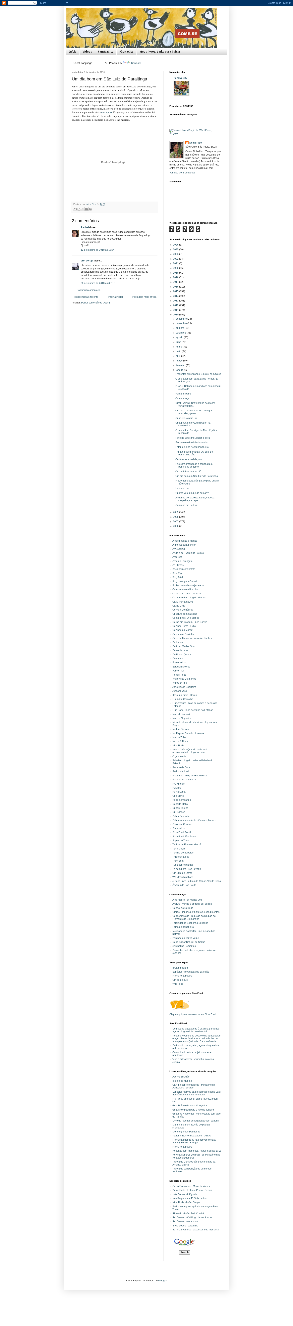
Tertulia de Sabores (183, 852)
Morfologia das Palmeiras (186, 1131)
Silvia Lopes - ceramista (185, 1225)
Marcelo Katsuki (181, 714)
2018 (176, 277)
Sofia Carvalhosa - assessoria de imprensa (195, 1229)
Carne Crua (178, 605)
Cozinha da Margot (182, 630)
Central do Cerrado (182, 908)
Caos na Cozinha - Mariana (187, 593)
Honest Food (179, 674)
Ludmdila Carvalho (182, 699)
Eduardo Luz (179, 662)
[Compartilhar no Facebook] (86, 209)
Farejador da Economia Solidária (190, 923)
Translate (136, 63)
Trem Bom (178, 860)
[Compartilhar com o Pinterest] (90, 209)
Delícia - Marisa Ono (183, 646)
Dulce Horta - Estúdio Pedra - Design (192, 1190)
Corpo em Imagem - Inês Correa (189, 622)
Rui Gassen (178, 812)
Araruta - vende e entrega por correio (192, 903)
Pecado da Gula (181, 767)
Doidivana (178, 658)
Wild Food (177, 984)
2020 (176, 268)
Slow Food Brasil (181, 832)
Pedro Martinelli (181, 771)
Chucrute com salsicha (184, 614)
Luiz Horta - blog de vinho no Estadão (192, 710)
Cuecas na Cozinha (183, 634)
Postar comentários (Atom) (95, 302)
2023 (176, 254)
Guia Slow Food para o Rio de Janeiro (193, 1109)
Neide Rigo (195, 142)
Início (73, 51)
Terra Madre (179, 848)
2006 (176, 526)
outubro (180, 328)
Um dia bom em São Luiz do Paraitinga (196, 476)
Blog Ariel (177, 577)
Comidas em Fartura (186, 505)
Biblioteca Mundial (182, 1080)
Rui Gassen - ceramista (185, 1221)
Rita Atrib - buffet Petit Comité (188, 1213)
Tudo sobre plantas (182, 864)
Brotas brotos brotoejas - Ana (188, 585)
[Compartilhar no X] (83, 209)
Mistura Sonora (180, 729)
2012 (176, 305)
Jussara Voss (179, 691)
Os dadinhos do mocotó (188, 471)
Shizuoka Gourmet (182, 824)
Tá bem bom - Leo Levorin (186, 869)
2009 (176, 512)
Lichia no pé (182, 488)
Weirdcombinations (182, 877)
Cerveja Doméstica (182, 609)
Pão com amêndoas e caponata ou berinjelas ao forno (194, 465)
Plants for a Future (182, 975)
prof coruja (87, 260)
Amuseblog (178, 549)
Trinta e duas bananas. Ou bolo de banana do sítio (194, 453)
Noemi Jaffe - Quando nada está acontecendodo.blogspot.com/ (189, 751)
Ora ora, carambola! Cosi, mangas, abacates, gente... (194, 412)
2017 (176, 282)
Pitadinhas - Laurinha (184, 779)
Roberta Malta (180, 804)
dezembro (181, 318)
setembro (181, 332)
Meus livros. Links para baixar (160, 51)
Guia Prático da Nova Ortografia (189, 1105)
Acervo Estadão (181, 1076)
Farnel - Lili (178, 670)
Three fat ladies (180, 856)
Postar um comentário (88, 290)
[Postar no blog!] (79, 209)
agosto (180, 337)
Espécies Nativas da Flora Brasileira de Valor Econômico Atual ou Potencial (196, 1093)
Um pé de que (180, 980)
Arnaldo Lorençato (182, 561)
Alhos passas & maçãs (184, 540)
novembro (181, 323)
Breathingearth (180, 967)
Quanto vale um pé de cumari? (192, 493)
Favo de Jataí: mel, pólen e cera (192, 437)
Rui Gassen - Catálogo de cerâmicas (192, 1217)
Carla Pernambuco (182, 601)
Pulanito (176, 787)
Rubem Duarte (180, 808)
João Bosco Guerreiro (184, 687)
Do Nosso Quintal (182, 654)
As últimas (178, 565)
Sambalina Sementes (184, 946)
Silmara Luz (178, 828)
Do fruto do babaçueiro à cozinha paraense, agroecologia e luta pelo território (196, 1030)
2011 (176, 310)
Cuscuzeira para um (186, 418)
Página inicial (115, 297)
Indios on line (179, 682)
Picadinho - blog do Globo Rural (189, 775)
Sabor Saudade (181, 816)
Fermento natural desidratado (191, 442)
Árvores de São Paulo (184, 885)
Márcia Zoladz (180, 737)
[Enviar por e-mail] (75, 209)
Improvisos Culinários (184, 678)
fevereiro (181, 365)
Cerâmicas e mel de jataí (188, 459)
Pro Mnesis (178, 783)
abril (178, 356)
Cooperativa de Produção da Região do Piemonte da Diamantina (194, 917)
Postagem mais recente (85, 297)
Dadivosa (177, 642)
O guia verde (179, 756)
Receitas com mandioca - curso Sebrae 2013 (196, 1150)
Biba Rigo (177, 573)
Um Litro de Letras (182, 873)
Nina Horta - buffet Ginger (186, 1202)
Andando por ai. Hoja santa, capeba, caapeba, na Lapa (195, 499)
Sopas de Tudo (180, 840)
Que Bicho (178, 796)
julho (179, 342)
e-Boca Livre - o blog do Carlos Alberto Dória (196, 881)
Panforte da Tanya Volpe (185, 938)
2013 (176, 300)
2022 (176, 258)
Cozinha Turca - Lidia (184, 626)
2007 (176, 521)
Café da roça (182, 398)
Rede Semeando (181, 800)
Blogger (162, 1280)
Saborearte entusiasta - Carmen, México (194, 820)
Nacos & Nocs (180, 741)
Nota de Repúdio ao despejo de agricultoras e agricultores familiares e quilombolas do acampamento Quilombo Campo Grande (196, 1038)
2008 (176, 517)
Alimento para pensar (184, 544)
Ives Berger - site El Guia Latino (189, 1198)
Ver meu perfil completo (182, 172)
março (179, 360)
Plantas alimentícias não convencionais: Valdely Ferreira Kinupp (194, 1141)
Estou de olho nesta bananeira (192, 447)
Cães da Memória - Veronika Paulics (192, 638)
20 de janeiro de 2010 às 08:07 (98, 283)
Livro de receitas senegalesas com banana (195, 1120)
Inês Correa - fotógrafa (184, 1194)
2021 (176, 263)
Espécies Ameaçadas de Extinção (190, 971)
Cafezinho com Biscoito (185, 589)
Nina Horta (178, 745)
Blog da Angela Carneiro (185, 581)
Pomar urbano (183, 393)
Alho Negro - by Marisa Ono (187, 899)
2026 (176, 244)
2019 (176, 272)
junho (179, 346)
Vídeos (87, 51)
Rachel (85, 227)
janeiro (180, 370)
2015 (176, 291)
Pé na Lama (179, 791)
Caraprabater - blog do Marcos (189, 597)
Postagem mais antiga (144, 297)
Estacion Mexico (181, 666)
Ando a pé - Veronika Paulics (188, 553)
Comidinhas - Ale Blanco (185, 618)
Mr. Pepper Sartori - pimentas (188, 733)
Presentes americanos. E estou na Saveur (198, 374)
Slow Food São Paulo (184, 836)
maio (179, 351)
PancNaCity (105, 51)
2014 (176, 296)
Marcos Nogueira (181, 718)
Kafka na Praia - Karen (184, 695)
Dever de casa (180, 650)
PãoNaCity (126, 51)
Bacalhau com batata (183, 569)
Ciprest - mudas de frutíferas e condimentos (195, 912)
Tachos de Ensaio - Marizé (186, 844)
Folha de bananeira (183, 927)
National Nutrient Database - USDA (191, 1135)
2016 (176, 286)
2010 (176, 314)
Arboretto (177, 557)
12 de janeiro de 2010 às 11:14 (97, 250)
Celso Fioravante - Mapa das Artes (191, 1186)
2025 (176, 249)
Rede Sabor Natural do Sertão (188, 942)
